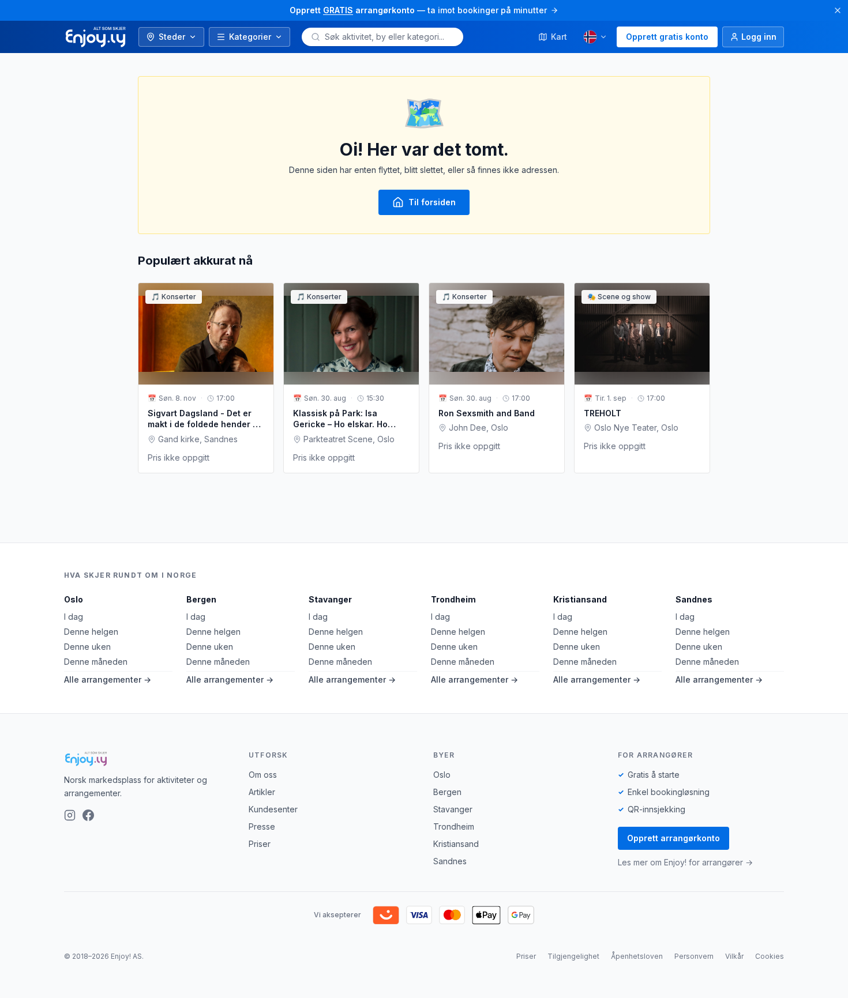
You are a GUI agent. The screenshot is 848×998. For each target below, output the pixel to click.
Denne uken (87, 646)
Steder (172, 37)
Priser (260, 844)
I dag (73, 617)
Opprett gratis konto (667, 37)
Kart (559, 37)
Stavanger (330, 599)
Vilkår (734, 956)
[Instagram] (70, 815)
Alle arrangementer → (107, 679)
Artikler (262, 792)
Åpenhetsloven (637, 956)
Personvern (694, 956)
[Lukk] (838, 10)
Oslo (73, 599)
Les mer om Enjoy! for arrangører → (685, 862)
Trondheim (453, 599)
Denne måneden (95, 661)
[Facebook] (88, 815)
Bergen (201, 599)
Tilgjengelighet (573, 956)
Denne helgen (91, 632)
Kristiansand (580, 599)
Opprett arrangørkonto (673, 838)
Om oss (263, 774)
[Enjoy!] (147, 759)
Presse (262, 826)
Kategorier (250, 37)
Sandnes (694, 599)
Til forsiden (432, 202)
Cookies (769, 956)
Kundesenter (273, 809)
